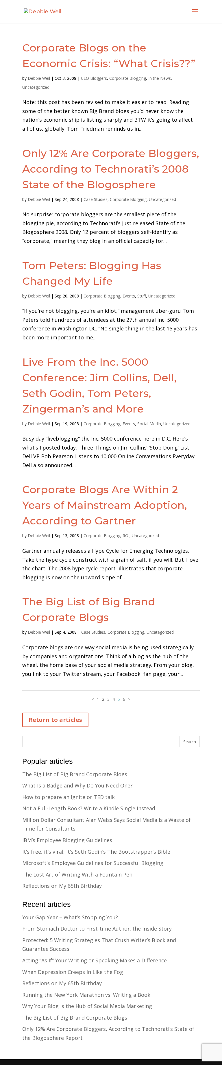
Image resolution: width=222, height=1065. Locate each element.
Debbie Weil (39, 78)
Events (129, 296)
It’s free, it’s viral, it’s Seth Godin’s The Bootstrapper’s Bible (96, 851)
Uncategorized (35, 87)
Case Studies (96, 199)
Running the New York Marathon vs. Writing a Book (86, 994)
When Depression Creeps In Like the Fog (72, 971)
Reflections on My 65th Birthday (62, 885)
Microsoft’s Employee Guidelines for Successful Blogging (92, 862)
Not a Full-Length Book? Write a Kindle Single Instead (88, 808)
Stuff (141, 296)
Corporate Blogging (127, 78)
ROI (126, 535)
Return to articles (55, 720)
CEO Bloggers (94, 78)
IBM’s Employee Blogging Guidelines (67, 840)
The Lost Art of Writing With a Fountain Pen (77, 874)
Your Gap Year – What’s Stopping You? (70, 917)
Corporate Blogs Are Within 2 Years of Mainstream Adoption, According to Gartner (104, 505)
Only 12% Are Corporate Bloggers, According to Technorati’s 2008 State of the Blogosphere (110, 169)
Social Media (149, 423)
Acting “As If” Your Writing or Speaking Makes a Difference (94, 960)
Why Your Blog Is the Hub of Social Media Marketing (87, 1006)
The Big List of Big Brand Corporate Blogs (74, 774)
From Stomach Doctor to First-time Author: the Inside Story (97, 928)
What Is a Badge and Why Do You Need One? (77, 785)
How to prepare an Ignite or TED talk (68, 797)
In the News (159, 78)
